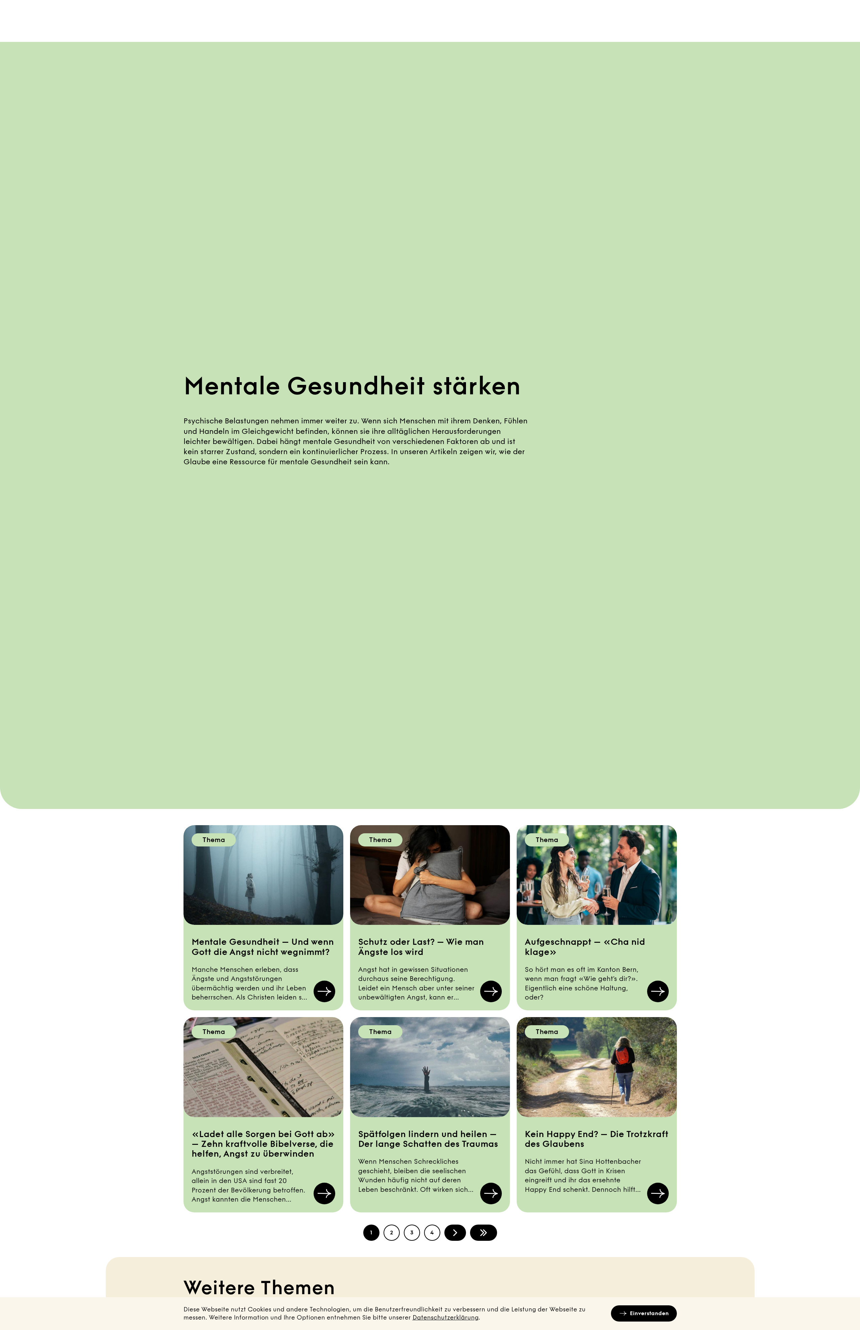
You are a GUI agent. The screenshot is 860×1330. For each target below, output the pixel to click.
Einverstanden (649, 1313)
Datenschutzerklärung (445, 1317)
